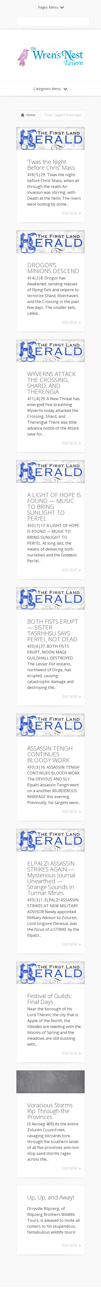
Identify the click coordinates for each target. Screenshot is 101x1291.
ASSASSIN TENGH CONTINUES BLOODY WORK (50, 754)
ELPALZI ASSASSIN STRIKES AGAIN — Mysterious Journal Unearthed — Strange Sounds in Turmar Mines (51, 878)
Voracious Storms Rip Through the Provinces (50, 1111)
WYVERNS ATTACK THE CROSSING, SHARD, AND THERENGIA (51, 382)
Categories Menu (47, 88)
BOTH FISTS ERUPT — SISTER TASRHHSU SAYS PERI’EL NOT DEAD (52, 630)
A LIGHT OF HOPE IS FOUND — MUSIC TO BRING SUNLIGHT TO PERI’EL (54, 506)
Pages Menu (48, 7)
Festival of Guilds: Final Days (49, 999)
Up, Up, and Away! (50, 1197)
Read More (69, 213)
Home (30, 115)
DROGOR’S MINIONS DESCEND (53, 268)
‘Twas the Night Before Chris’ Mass (51, 164)
